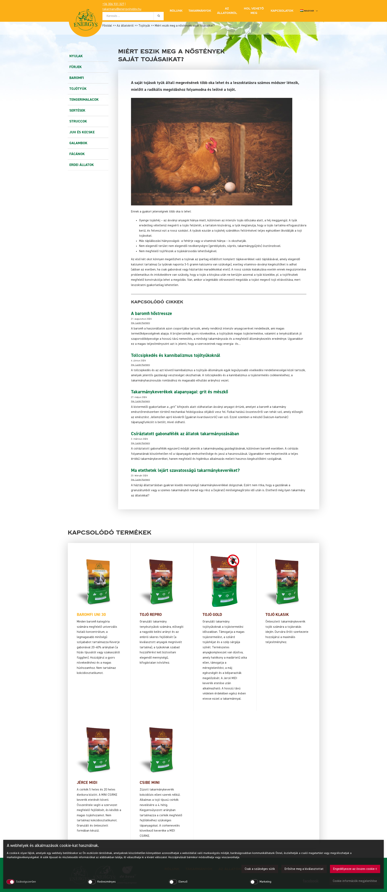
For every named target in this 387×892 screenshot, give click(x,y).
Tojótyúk (144, 25)
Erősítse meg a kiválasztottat (304, 868)
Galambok (78, 143)
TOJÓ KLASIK (277, 614)
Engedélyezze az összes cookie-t (355, 868)
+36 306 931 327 (113, 4)
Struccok (78, 121)
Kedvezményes (106, 881)
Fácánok (77, 154)
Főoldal (107, 25)
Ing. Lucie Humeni (140, 323)
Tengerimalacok (84, 99)
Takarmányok (199, 11)
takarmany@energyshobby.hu (121, 9)
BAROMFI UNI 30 (91, 614)
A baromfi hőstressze (151, 313)
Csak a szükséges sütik (260, 868)
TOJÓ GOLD (212, 614)
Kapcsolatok (282, 11)
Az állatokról (125, 25)
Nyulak (76, 56)
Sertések (77, 110)
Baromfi (76, 78)
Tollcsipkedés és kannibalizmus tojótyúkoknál (175, 355)
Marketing (265, 881)
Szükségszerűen (26, 881)
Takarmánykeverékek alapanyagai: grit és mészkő (179, 392)
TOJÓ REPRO (151, 614)
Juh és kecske (82, 132)
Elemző (183, 881)
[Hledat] (159, 16)
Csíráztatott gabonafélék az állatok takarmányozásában (185, 434)
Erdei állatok (81, 165)
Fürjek (75, 67)
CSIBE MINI (150, 782)
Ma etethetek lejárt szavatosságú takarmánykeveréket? (185, 470)
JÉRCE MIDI (87, 782)
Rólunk (176, 11)
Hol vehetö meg (254, 11)
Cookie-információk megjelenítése (355, 881)
